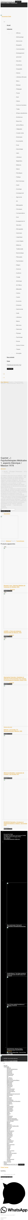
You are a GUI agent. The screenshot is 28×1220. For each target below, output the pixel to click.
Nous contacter (10, 357)
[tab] (15, 513)
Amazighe (18, 353)
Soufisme (18, 273)
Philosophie (19, 257)
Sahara (18, 101)
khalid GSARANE (13, 1060)
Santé (17, 185)
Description (7, 513)
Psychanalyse (19, 261)
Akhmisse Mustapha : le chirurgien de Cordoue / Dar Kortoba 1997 (14, 773)
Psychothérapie (20, 541)
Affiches (18, 33)
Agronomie (19, 197)
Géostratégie (19, 149)
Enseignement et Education (20, 223)
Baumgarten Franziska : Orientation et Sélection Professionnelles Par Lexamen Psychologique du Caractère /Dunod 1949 (15, 678)
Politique (18, 177)
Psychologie (19, 337)
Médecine (18, 165)
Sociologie (19, 189)
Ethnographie (19, 229)
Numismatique (20, 253)
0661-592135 (7, 838)
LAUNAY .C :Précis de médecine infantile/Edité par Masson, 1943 (13, 631)
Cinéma (18, 293)
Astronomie (19, 41)
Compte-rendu (20, 133)
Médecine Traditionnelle (19, 247)
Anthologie (19, 281)
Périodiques (19, 173)
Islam (17, 153)
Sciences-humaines (21, 105)
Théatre (18, 349)
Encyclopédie (19, 141)
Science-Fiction (20, 345)
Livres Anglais (19, 241)
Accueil (8, 25)
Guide (17, 313)
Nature (18, 169)
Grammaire (19, 233)
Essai (17, 145)
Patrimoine (19, 329)
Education (18, 61)
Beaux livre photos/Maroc (20, 123)
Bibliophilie (19, 289)
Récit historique (20, 181)
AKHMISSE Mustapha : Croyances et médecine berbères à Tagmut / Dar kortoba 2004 (15, 823)
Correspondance (20, 213)
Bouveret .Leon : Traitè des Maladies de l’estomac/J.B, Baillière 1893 (14, 586)
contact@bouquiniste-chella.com (12, 839)
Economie (18, 301)
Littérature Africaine (21, 77)
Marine (18, 321)
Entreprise (18, 305)
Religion (18, 265)
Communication (20, 49)
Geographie (19, 69)
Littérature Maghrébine (19, 159)
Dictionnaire (19, 137)
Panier (8, 361)
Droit (17, 217)
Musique (18, 85)
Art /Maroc (19, 285)
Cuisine (18, 297)
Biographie (19, 45)
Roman (18, 341)
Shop (2, 382)
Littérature (19, 317)
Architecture (19, 117)
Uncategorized (20, 193)
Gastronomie (19, 309)
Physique (18, 333)
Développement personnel (20, 55)
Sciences (18, 269)
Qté (6, 507)
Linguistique (19, 237)
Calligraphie (19, 129)
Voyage (18, 277)
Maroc (18, 81)
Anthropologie (19, 37)
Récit (17, 97)
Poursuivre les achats (6, 1177)
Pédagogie (19, 89)
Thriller (18, 109)
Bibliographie (19, 205)
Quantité (3, 507)
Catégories (9, 29)
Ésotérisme (19, 65)
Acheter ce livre (5, 511)
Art (17, 201)
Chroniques (19, 209)
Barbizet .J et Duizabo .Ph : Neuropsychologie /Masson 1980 (13, 730)
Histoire (18, 73)
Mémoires (18, 325)
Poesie (18, 93)
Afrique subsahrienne (21, 113)
